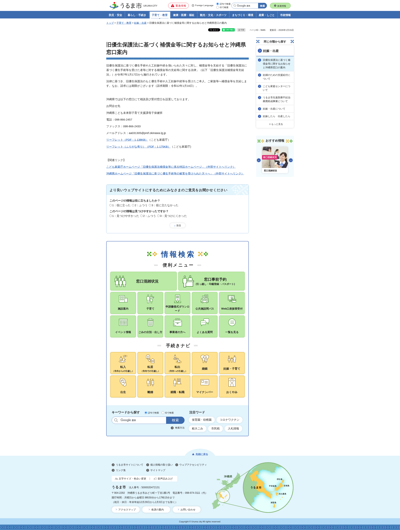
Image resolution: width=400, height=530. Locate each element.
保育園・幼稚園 (202, 419)
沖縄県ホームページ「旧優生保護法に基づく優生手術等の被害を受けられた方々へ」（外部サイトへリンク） (175, 173)
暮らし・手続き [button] (137, 15)
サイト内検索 (116, 420)
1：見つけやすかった (125, 215)
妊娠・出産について (274, 108)
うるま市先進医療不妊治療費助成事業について (276, 99)
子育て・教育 (123, 23)
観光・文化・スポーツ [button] (213, 15)
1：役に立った (121, 205)
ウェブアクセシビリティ (193, 464)
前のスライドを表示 (259, 160)
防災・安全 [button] (115, 15)
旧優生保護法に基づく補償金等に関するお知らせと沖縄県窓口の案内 (276, 64)
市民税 (215, 428)
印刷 (242, 30)
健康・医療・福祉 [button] (183, 15)
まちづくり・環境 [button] (242, 15)
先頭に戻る (202, 454)
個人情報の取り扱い (161, 464)
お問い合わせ (187, 509)
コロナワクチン (229, 419)
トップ (110, 23)
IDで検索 (224, 7)
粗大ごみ (197, 428)
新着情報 (281, 6)
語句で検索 (225, 4)
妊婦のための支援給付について (276, 77)
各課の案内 (157, 509)
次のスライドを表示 (291, 160)
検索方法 (180, 427)
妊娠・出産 (140, 23)
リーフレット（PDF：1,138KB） (127, 139)
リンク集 (121, 470)
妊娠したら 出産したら (276, 116)
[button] (178, 5)
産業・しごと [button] (267, 15)
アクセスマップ (127, 509)
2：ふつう (141, 205)
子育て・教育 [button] (160, 15)
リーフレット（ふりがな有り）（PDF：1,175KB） (138, 146)
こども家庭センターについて (276, 88)
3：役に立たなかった (165, 205)
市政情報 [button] (285, 15)
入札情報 (233, 428)
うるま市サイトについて (129, 464)
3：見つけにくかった (173, 215)
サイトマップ (157, 470)
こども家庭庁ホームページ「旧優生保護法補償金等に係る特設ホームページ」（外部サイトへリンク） (171, 166)
